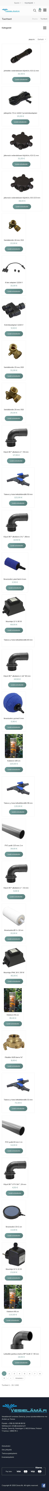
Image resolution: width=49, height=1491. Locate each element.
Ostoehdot (6, 1446)
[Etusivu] (11, 10)
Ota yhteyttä (7, 1450)
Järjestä (31, 39)
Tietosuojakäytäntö (9, 1453)
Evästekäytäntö (8, 1457)
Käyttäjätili (29, 3)
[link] (24, 27)
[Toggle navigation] (44, 10)
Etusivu (35, 19)
